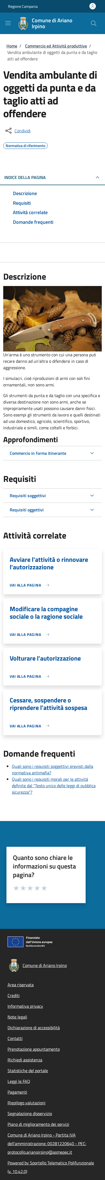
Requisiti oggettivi (27, 510)
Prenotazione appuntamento (34, 1049)
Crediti (14, 995)
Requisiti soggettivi (28, 495)
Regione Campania (23, 6)
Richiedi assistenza (25, 1060)
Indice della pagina (25, 177)
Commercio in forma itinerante (38, 453)
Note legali (17, 1017)
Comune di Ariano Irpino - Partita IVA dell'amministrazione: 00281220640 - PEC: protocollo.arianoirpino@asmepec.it (47, 1143)
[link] (31, 585)
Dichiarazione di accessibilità (34, 1027)
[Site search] (93, 23)
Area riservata (21, 984)
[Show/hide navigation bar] (8, 23)
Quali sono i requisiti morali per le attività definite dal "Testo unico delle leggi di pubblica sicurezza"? (54, 785)
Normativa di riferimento (25, 145)
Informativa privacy (25, 1006)
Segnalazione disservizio (30, 1113)
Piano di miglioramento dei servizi (38, 1124)
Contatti (15, 1038)
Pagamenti (17, 1092)
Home (11, 46)
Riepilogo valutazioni (27, 1103)
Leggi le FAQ (19, 1081)
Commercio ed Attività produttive (56, 46)
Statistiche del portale (28, 1070)
